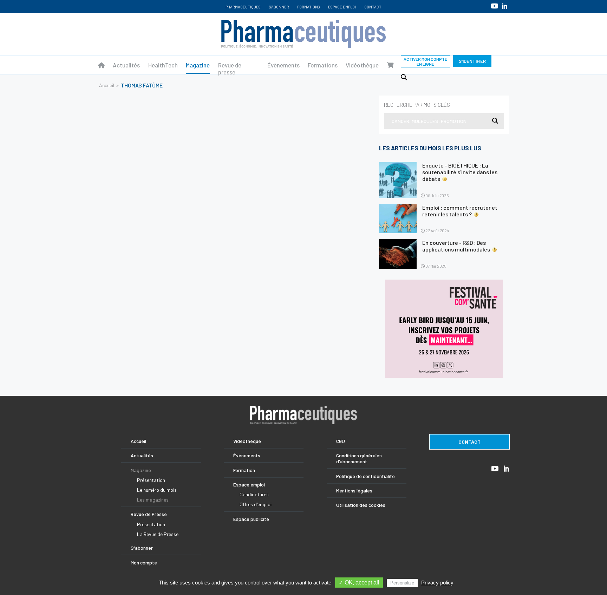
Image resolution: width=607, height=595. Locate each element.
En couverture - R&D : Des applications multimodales (456, 246)
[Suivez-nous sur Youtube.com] (494, 5)
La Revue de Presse (157, 534)
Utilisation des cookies (360, 505)
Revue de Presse (149, 514)
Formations (308, 7)
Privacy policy (437, 583)
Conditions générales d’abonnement (359, 458)
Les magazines (153, 500)
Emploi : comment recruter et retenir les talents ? (459, 210)
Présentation (151, 480)
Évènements (283, 64)
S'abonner (279, 7)
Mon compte (144, 562)
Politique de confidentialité (365, 476)
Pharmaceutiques (243, 7)
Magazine (198, 64)
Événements (246, 455)
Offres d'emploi (256, 504)
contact (469, 442)
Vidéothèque (362, 64)
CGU (340, 441)
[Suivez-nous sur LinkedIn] (504, 6)
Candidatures (254, 494)
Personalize (402, 583)
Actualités (126, 64)
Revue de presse (229, 68)
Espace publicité (251, 519)
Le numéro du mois (157, 490)
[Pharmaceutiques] (101, 64)
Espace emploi (342, 7)
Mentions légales (354, 490)
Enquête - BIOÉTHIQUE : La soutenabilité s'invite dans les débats (459, 172)
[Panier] (390, 64)
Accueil (106, 85)
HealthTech (163, 64)
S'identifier (472, 61)
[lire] (398, 180)
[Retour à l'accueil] (303, 34)
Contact (372, 7)
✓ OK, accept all (359, 583)
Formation (244, 470)
